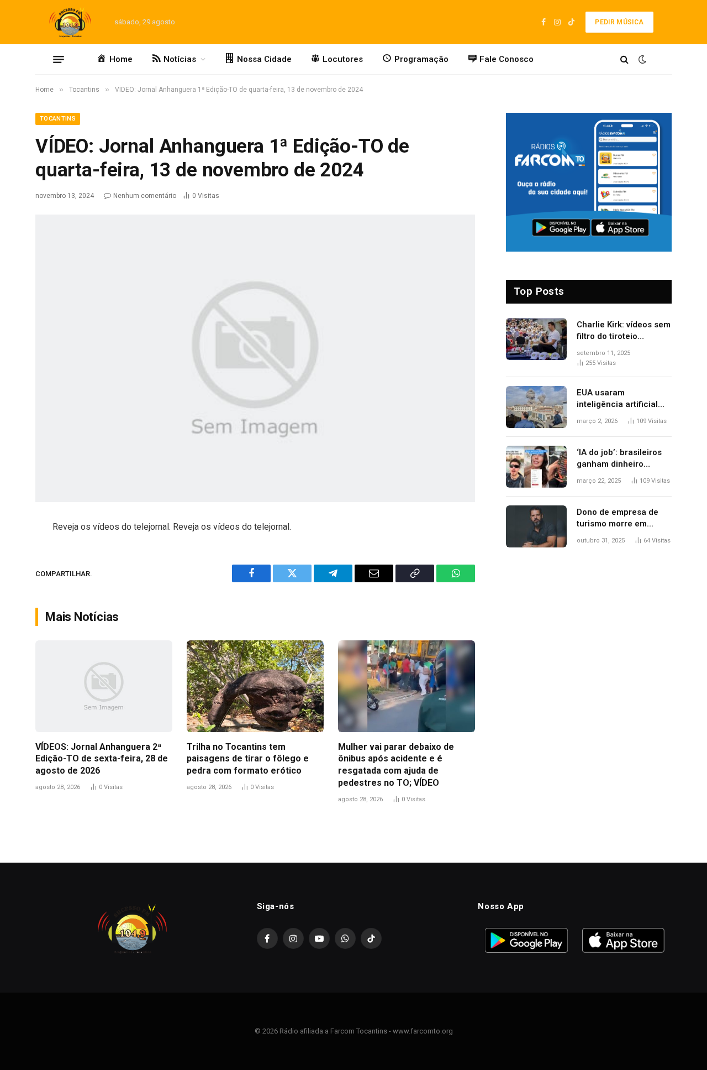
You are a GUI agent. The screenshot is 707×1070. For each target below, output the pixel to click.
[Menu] (58, 59)
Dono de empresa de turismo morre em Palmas (617, 518)
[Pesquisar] (624, 59)
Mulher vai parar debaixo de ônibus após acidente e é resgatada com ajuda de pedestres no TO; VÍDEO (396, 765)
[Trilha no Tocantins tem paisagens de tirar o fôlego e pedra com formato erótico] (255, 686)
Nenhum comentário (144, 196)
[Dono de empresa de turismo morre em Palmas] (536, 526)
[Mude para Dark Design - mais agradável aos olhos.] (641, 59)
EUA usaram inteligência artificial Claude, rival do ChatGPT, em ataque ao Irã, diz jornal (623, 399)
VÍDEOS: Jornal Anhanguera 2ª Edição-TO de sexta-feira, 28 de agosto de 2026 (101, 759)
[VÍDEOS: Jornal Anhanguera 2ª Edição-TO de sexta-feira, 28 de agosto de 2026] (103, 686)
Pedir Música (619, 22)
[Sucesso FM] (70, 22)
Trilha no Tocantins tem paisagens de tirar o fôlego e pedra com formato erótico (248, 759)
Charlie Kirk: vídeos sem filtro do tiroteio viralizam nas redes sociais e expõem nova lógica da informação (624, 331)
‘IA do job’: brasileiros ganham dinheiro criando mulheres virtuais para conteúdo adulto (621, 459)
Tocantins (58, 118)
